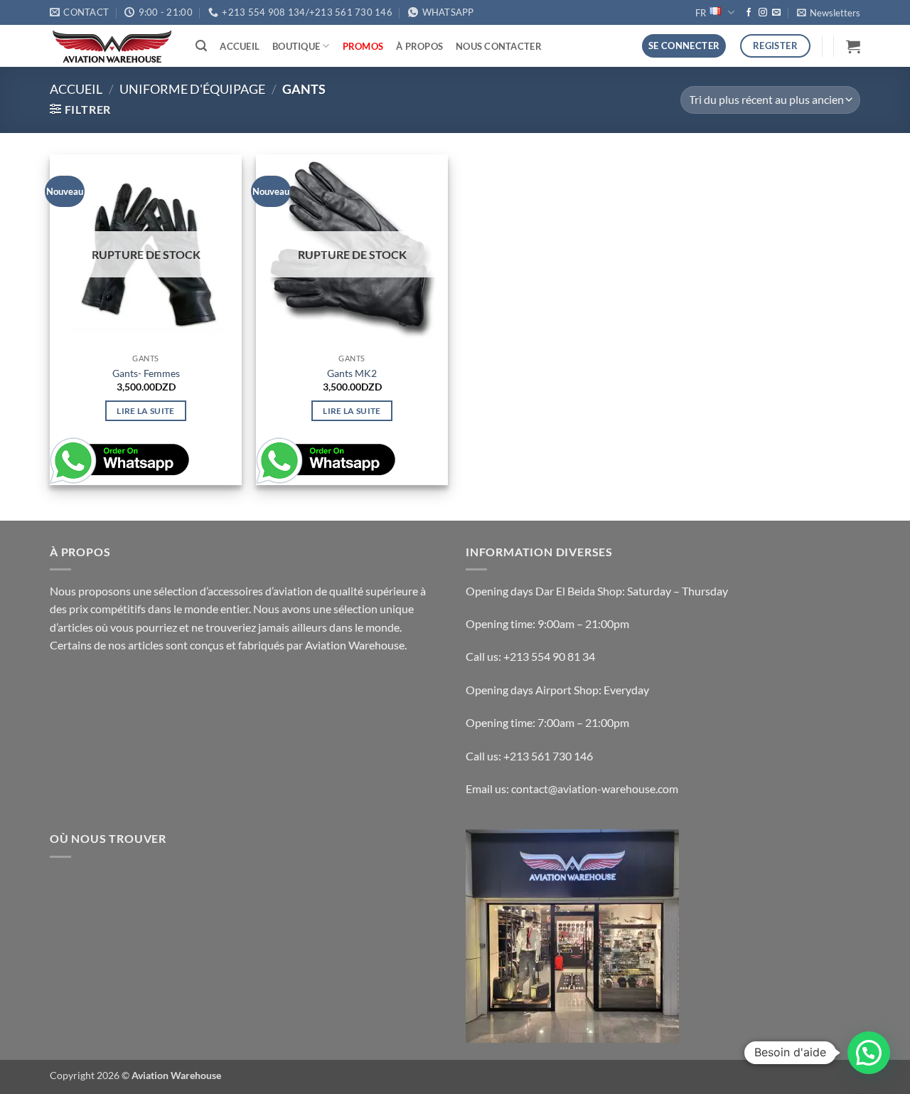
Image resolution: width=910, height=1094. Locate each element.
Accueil (239, 46)
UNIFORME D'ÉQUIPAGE (192, 89)
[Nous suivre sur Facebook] (748, 13)
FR (700, 12)
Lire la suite (146, 410)
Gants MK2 (352, 373)
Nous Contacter (499, 46)
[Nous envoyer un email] (776, 13)
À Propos (419, 46)
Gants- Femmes (146, 373)
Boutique (296, 46)
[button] (828, 13)
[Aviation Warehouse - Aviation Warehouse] (112, 46)
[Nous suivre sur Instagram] (763, 13)
